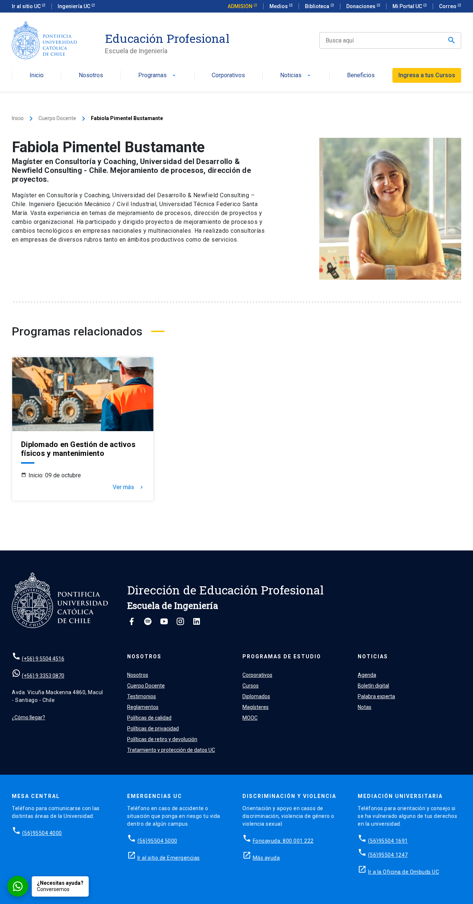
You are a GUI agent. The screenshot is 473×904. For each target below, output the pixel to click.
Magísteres (255, 707)
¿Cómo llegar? (28, 717)
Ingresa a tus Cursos (426, 75)
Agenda (367, 675)
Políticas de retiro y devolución (162, 739)
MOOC (250, 718)
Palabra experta (376, 696)
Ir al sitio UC (27, 6)
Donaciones (361, 6)
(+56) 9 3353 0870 (43, 676)
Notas (364, 707)
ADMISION (240, 6)
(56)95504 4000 (42, 833)
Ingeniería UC (74, 6)
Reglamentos (143, 707)
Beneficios (361, 75)
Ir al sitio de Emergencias (168, 858)
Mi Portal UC (407, 6)
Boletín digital (373, 686)
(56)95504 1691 (388, 841)
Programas (157, 75)
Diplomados (256, 696)
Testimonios (141, 696)
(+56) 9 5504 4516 (43, 659)
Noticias (296, 75)
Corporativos (228, 75)
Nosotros (91, 75)
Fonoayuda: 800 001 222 (283, 841)
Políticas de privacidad (153, 728)
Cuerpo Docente (57, 118)
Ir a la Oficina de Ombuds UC (403, 872)
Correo (448, 6)
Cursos (250, 686)
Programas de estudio (281, 656)
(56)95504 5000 (157, 841)
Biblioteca (317, 6)
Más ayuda (266, 858)
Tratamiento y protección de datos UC (171, 750)
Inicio (37, 75)
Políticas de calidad (149, 718)
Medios (279, 6)
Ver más (128, 487)
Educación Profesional (167, 38)
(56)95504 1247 (388, 854)
